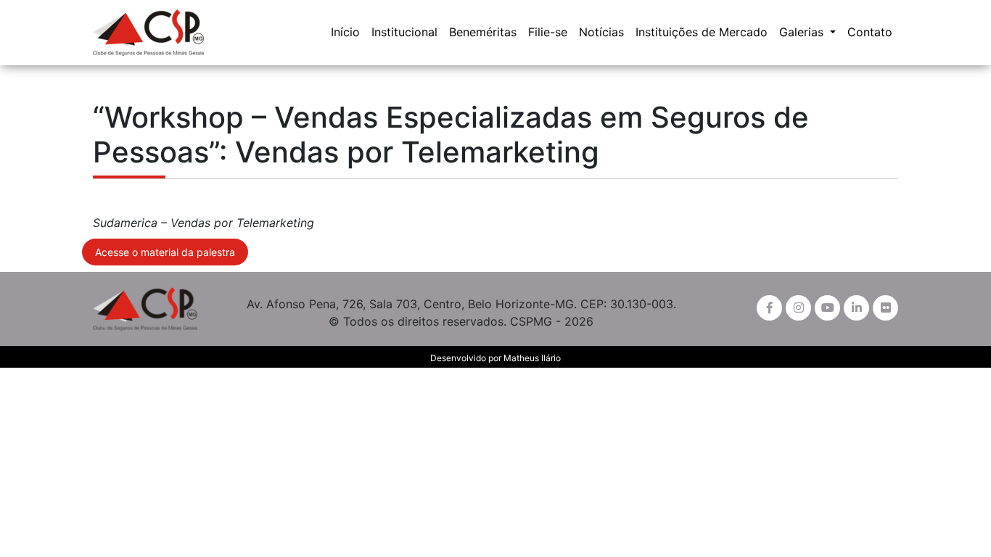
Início (345, 32)
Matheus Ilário (532, 357)
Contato (869, 32)
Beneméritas (483, 32)
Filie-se (547, 32)
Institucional (404, 32)
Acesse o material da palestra (165, 252)
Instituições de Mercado (702, 32)
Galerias (803, 32)
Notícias (601, 32)
